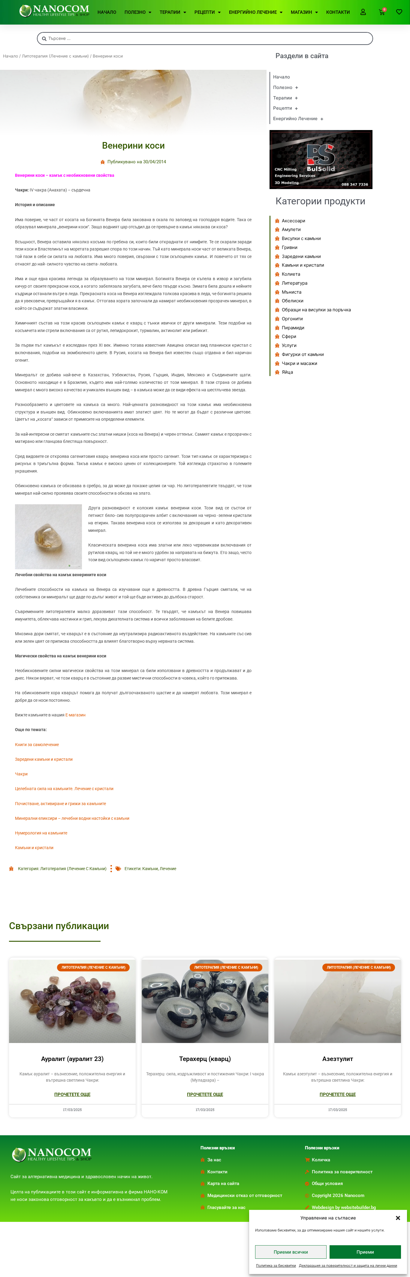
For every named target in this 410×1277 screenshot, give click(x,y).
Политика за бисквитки (276, 1265)
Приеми (365, 1252)
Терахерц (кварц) (205, 1058)
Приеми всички (291, 1252)
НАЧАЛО (107, 12)
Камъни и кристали (34, 847)
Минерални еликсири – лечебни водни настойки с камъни (72, 818)
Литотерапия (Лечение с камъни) (55, 56)
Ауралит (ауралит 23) (72, 1058)
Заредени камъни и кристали (44, 759)
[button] (398, 1218)
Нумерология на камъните (41, 833)
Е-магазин (75, 715)
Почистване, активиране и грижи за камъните (60, 803)
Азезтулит (337, 1058)
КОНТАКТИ (338, 12)
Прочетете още (72, 1094)
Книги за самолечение (37, 744)
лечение (168, 868)
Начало (10, 56)
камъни (150, 868)
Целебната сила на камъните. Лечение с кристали (64, 788)
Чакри (21, 774)
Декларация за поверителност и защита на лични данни (348, 1265)
